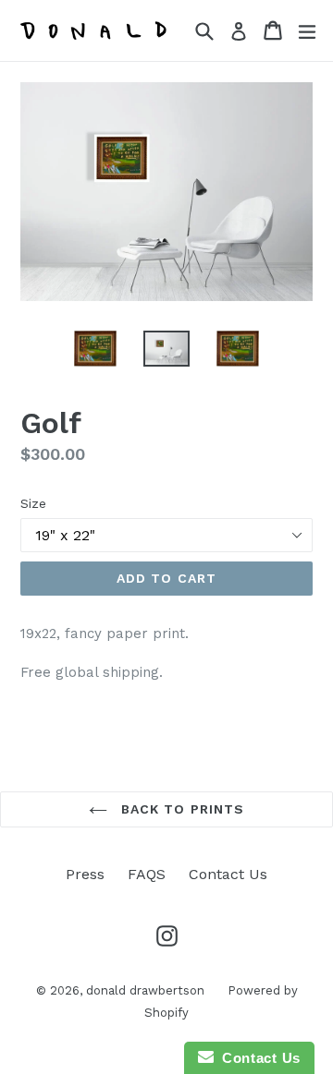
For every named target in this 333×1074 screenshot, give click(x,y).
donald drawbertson (145, 990)
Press (85, 874)
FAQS (147, 874)
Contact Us (228, 874)
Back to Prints (181, 809)
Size (33, 503)
